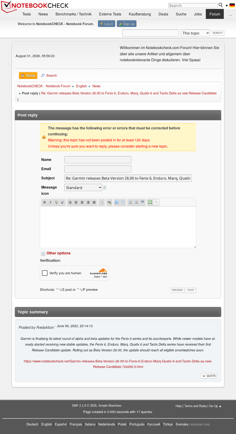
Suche (181, 14)
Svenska (182, 424)
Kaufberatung (140, 14)
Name (46, 159)
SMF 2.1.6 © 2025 (84, 405)
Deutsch (32, 424)
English (46, 424)
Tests (26, 14)
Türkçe (168, 424)
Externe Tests (110, 14)
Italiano (90, 424)
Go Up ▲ (215, 406)
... (230, 14)
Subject (48, 178)
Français (76, 424)
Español (61, 424)
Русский (153, 424)
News (43, 14)
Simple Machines (109, 405)
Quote (211, 376)
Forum (214, 14)
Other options (59, 253)
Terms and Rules (195, 406)
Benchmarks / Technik (73, 14)
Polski (122, 424)
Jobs (198, 14)
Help (179, 406)
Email (46, 168)
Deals (163, 14)
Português (137, 424)
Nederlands (106, 424)
